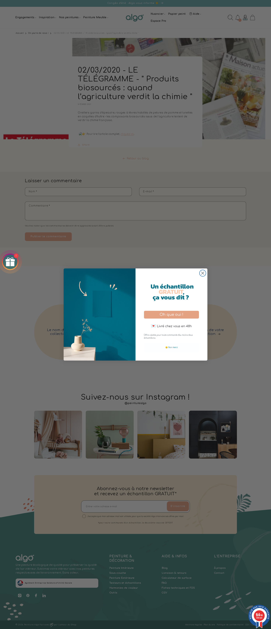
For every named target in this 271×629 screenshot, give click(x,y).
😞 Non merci (171, 347)
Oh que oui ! (171, 314)
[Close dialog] (202, 273)
